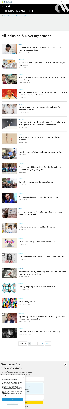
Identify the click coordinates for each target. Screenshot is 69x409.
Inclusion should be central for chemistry (37, 227)
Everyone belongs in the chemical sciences (38, 242)
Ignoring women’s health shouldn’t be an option (40, 152)
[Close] (23, 377)
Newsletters (7, 16)
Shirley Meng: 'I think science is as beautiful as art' (41, 257)
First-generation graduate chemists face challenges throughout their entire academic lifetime (42, 123)
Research (21, 119)
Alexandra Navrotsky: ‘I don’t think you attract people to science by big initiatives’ (43, 93)
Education (56, 2)
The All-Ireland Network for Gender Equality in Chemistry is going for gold (40, 168)
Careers (21, 59)
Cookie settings (12, 404)
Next (48, 343)
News (20, 44)
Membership (64, 2)
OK (12, 399)
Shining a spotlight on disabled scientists (37, 286)
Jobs (13, 16)
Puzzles (27, 16)
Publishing (49, 2)
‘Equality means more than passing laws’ (37, 182)
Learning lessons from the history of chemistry (39, 331)
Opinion (21, 74)
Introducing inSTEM (27, 301)
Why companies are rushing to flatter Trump (38, 197)
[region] (12, 392)
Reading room (20, 16)
